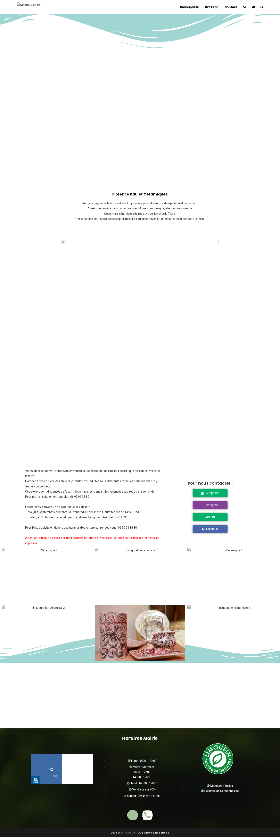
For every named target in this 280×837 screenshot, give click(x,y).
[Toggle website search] (244, 7)
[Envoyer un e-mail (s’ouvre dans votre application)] (254, 7)
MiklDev (127, 833)
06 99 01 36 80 (127, 528)
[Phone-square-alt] (147, 815)
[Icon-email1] (132, 815)
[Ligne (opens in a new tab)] (262, 7)
